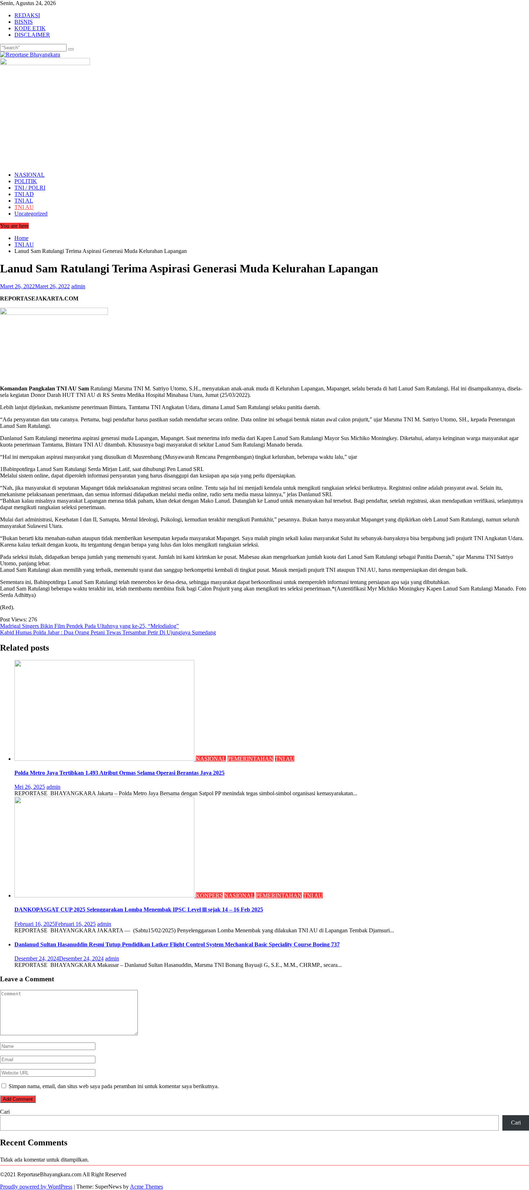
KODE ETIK (30, 28)
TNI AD (24, 194)
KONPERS (209, 895)
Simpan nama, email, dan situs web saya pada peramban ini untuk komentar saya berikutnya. (114, 1086)
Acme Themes (146, 1187)
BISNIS (23, 22)
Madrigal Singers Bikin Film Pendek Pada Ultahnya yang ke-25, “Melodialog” (89, 626)
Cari (5, 1112)
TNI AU (24, 207)
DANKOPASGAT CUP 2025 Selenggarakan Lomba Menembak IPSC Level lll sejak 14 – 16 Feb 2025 (138, 909)
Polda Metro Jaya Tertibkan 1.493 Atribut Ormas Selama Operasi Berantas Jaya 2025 (119, 773)
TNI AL (23, 201)
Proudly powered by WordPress (36, 1187)
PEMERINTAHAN (250, 759)
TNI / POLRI (29, 188)
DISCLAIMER (32, 35)
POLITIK (25, 181)
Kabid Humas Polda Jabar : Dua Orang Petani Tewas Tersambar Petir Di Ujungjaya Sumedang (108, 632)
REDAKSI (27, 15)
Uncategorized (31, 214)
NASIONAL (29, 175)
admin (78, 286)
